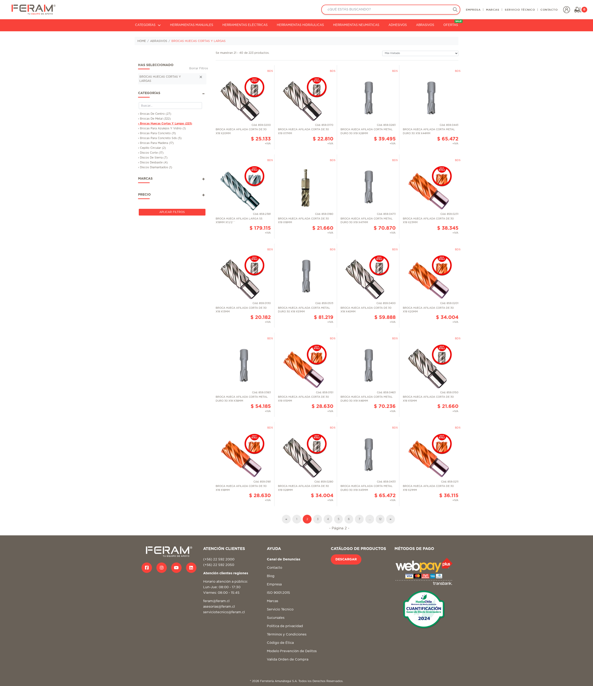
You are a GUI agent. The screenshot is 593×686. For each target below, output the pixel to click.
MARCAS (492, 9)
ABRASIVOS (425, 25)
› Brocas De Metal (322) (154, 118)
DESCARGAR (346, 559)
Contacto (274, 567)
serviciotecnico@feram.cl (224, 612)
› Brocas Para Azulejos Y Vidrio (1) (162, 128)
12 (380, 519)
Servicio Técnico (280, 609)
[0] (577, 10)
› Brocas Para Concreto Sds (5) (160, 138)
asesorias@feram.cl (219, 606)
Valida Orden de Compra (287, 659)
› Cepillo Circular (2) (152, 147)
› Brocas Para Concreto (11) (157, 133)
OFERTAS (452, 23)
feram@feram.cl (216, 601)
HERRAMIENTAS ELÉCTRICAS (245, 25)
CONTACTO (549, 9)
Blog (270, 576)
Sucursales (275, 617)
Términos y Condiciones (286, 634)
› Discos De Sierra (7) (152, 157)
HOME (141, 41)
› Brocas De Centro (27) (154, 113)
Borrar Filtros (198, 68)
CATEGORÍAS (145, 25)
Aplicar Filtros (172, 212)
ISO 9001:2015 (278, 592)
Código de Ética (280, 643)
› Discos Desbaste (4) (153, 162)
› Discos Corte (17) (151, 152)
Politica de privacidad (285, 626)
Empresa (274, 584)
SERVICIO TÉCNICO (520, 9)
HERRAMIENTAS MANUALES (191, 25)
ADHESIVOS (397, 25)
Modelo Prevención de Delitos (292, 651)
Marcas (272, 601)
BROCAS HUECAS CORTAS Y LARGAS (198, 41)
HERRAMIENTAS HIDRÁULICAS (300, 25)
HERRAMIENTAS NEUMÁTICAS (356, 25)
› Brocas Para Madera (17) (156, 143)
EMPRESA (473, 9)
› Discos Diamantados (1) (155, 167)
